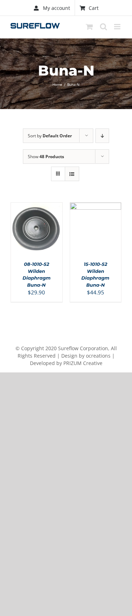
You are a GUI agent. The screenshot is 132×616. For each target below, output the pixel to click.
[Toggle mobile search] (103, 26)
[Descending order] (102, 135)
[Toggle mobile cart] (89, 26)
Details (39, 233)
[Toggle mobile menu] (117, 26)
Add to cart (34, 226)
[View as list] (72, 174)
